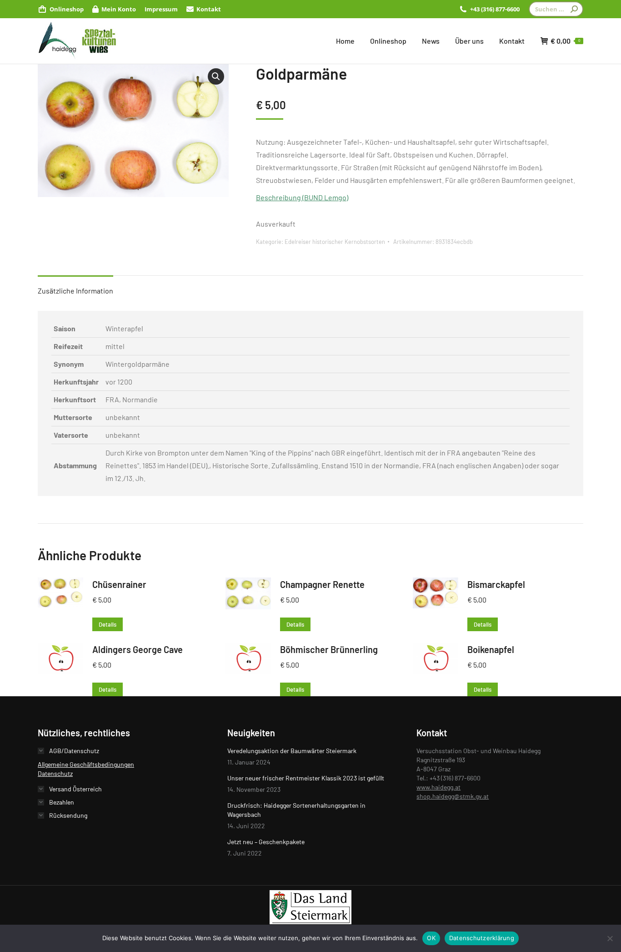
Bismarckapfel (496, 584)
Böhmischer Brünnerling (329, 649)
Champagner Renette (322, 584)
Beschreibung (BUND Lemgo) (302, 197)
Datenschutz (55, 773)
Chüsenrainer (119, 584)
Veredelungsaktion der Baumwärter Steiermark (291, 751)
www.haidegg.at (438, 787)
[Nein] (609, 938)
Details (107, 624)
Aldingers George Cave (137, 649)
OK (431, 938)
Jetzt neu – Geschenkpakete (266, 842)
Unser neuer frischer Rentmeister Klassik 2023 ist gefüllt (305, 778)
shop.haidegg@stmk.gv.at (452, 796)
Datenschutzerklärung (481, 938)
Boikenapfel (490, 649)
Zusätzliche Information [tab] (75, 290)
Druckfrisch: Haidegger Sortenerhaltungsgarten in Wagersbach (296, 809)
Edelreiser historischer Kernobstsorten (335, 241)
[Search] (574, 9)
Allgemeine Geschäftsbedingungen (86, 764)
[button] (216, 76)
